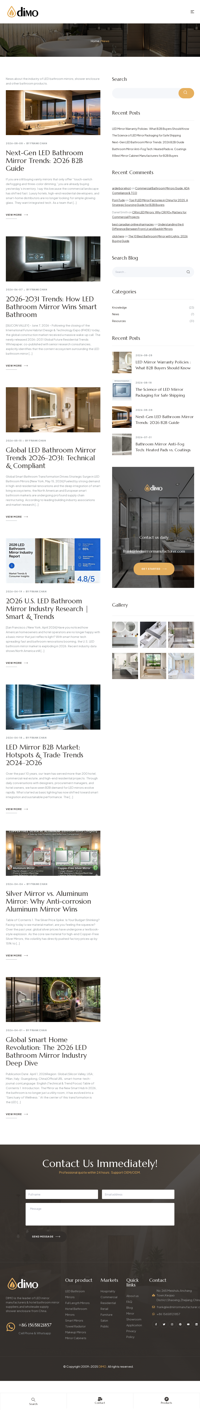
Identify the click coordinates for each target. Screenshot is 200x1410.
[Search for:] (153, 271)
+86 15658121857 (35, 1325)
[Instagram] (172, 1324)
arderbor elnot (121, 188)
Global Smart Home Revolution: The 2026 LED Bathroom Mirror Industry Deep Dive (46, 1051)
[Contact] (100, 1399)
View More (14, 214)
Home (95, 41)
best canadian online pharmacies (133, 224)
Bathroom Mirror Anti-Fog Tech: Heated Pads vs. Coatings (149, 149)
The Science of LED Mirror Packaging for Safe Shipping (146, 135)
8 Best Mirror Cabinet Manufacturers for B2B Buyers (145, 155)
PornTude (118, 200)
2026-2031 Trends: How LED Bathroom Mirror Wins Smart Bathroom (51, 307)
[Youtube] (188, 1324)
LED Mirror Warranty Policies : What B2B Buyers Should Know (150, 128)
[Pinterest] (180, 1324)
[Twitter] (164, 1324)
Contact (100, 1403)
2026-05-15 (13, 440)
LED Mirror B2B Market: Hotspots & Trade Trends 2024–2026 (44, 755)
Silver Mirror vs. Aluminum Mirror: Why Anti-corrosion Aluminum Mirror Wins (48, 901)
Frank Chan (38, 143)
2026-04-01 (14, 1030)
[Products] (166, 1399)
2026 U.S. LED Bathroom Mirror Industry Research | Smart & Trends (47, 609)
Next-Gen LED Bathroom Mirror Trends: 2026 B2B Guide (44, 161)
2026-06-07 (14, 289)
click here (118, 236)
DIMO (102, 1366)
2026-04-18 (14, 737)
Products (166, 1403)
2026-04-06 (14, 884)
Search (119, 79)
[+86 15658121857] (11, 1327)
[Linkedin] (196, 1324)
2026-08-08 (14, 143)
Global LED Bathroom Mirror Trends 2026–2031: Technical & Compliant (51, 458)
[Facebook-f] (156, 1324)
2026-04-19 (14, 591)
